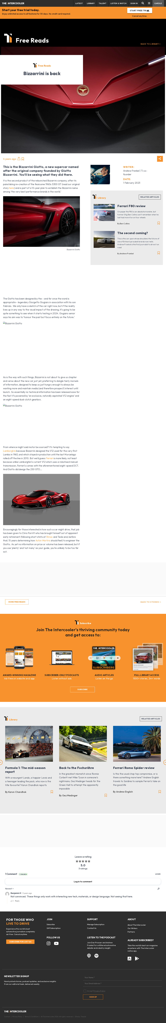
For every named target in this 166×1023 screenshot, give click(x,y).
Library (91, 3)
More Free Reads (16, 602)
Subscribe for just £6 (20, 942)
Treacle (83, 1017)
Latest (79, 3)
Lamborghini (9, 450)
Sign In (134, 3)
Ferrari (49, 458)
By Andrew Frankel (125, 253)
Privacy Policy (99, 991)
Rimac (49, 536)
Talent (102, 3)
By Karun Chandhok (15, 791)
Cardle (158, 3)
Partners (131, 932)
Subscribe (82, 689)
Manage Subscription (95, 924)
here (11, 187)
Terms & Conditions (32, 1017)
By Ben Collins (123, 223)
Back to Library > (151, 44)
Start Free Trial (140, 10)
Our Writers (132, 928)
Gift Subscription (54, 928)
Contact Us (91, 928)
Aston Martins (43, 540)
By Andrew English (123, 791)
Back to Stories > (151, 602)
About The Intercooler (137, 925)
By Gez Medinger (68, 795)
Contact (7, 1017)
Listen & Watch (118, 3)
